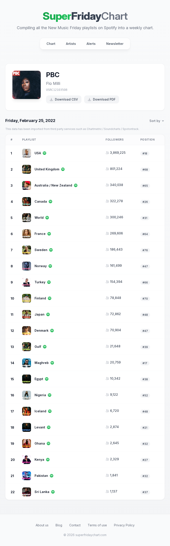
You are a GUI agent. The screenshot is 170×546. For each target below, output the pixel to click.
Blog (59, 525)
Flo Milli (53, 83)
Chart (50, 44)
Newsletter (115, 44)
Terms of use (97, 525)
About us (42, 525)
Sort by (154, 121)
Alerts (91, 44)
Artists (71, 44)
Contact (75, 525)
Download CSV (66, 99)
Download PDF (104, 99)
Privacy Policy (124, 525)
